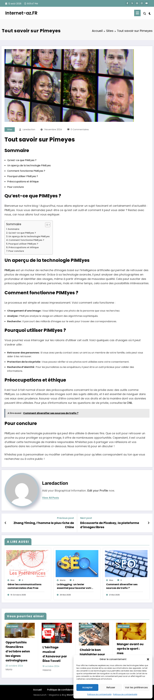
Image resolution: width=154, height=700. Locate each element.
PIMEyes (10, 270)
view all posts (50, 497)
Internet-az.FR (21, 13)
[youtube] (146, 3)
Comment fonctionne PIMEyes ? (26, 171)
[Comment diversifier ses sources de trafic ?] (126, 563)
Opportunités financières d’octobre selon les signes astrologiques (18, 651)
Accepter (87, 687)
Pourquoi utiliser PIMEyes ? (22, 176)
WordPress (72, 694)
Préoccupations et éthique (23, 181)
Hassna (47, 670)
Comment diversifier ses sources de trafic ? (121, 586)
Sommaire (13, 229)
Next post (86, 518)
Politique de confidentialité (99, 694)
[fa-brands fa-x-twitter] (132, 3)
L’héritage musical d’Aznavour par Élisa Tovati (55, 654)
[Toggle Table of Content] (46, 224)
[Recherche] (144, 13)
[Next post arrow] (148, 522)
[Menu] (137, 13)
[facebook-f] (127, 3)
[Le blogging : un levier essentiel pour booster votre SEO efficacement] (77, 563)
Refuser (110, 687)
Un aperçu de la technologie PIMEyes (29, 165)
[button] (147, 659)
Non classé (12, 626)
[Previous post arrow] (5, 522)
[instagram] (142, 3)
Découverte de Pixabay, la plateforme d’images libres (109, 525)
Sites (9, 129)
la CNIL (127, 403)
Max (12, 580)
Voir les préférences (136, 687)
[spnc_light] (150, 13)
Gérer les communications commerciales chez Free (24, 586)
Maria (62, 580)
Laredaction (29, 129)
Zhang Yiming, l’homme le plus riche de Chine (44, 525)
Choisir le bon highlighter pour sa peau (92, 654)
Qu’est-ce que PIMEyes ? (21, 160)
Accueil (37, 689)
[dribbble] (137, 3)
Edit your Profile (97, 490)
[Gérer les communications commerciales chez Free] (27, 563)
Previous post (65, 518)
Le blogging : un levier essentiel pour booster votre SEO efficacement (75, 586)
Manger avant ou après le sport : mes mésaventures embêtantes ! (130, 653)
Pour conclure (15, 187)
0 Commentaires (80, 129)
